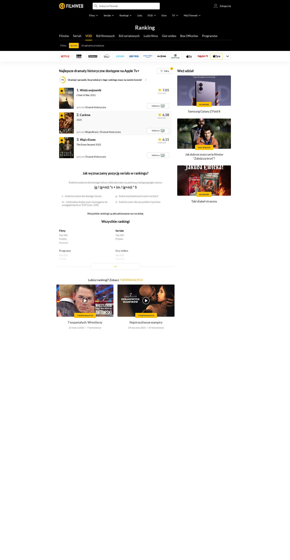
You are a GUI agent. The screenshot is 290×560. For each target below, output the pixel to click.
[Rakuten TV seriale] (203, 56)
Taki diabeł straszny (204, 201)
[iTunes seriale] (189, 56)
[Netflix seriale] (65, 56)
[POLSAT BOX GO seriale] (175, 56)
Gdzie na (155, 106)
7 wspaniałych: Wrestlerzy (85, 322)
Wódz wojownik (90, 90)
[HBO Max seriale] (79, 56)
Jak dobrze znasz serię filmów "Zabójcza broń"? (204, 156)
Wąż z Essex (88, 139)
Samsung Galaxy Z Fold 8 (204, 111)
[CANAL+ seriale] (93, 56)
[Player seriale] (120, 56)
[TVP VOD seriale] (134, 56)
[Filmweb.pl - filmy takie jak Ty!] (71, 6)
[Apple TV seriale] (217, 56)
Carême (85, 115)
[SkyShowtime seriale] (162, 56)
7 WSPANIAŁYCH (131, 280)
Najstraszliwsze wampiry (146, 322)
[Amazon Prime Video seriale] (148, 56)
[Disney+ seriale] (107, 56)
